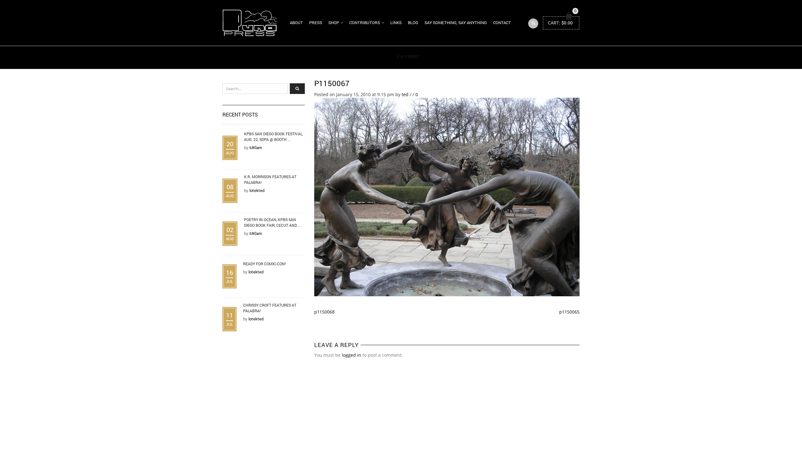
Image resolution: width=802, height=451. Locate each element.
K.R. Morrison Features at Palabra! (270, 179)
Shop (333, 22)
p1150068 (324, 312)
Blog (413, 22)
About (296, 22)
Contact (502, 22)
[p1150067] (447, 197)
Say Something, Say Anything (455, 22)
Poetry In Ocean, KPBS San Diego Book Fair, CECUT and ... (272, 222)
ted (405, 94)
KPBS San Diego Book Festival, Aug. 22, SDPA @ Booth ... (273, 136)
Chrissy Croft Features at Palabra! (269, 308)
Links (396, 22)
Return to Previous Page (550, 57)
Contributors (364, 22)
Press (315, 22)
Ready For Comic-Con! (264, 263)
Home (389, 56)
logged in (351, 355)
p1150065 (569, 312)
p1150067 (332, 83)
